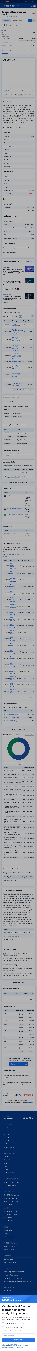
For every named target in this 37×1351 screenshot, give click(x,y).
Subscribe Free (18, 1339)
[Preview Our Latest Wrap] (9, 1344)
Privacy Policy (20, 1347)
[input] (18, 1335)
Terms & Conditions (7, 1347)
